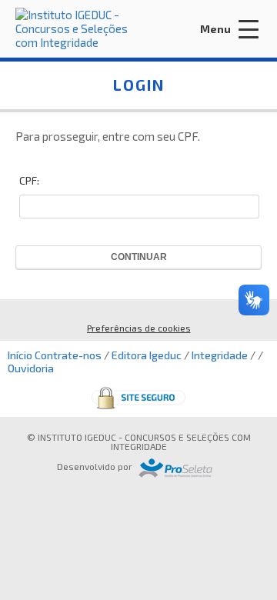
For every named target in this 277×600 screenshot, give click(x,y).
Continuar (139, 257)
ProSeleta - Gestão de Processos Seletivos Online (175, 468)
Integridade (220, 355)
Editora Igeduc (147, 355)
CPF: (29, 180)
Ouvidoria (31, 368)
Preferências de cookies (139, 327)
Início (20, 355)
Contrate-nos (68, 355)
